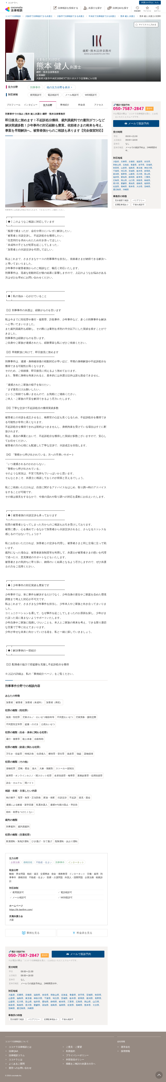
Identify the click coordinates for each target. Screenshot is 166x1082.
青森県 (73, 995)
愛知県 (45, 1001)
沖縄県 (30, 1008)
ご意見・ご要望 (74, 1047)
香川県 (28, 1005)
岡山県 (87, 1001)
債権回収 (27, 862)
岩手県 (81, 995)
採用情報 (125, 1051)
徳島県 (54, 1005)
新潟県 (89, 998)
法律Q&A (13, 1051)
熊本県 (87, 1005)
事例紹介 (64, 104)
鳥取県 (11, 1005)
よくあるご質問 (17, 1063)
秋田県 (98, 995)
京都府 (28, 995)
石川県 (20, 1001)
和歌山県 (55, 995)
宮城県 (89, 995)
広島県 (79, 1001)
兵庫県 (20, 995)
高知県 (45, 1005)
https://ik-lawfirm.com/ (21, 909)
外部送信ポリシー (75, 1059)
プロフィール (13, 104)
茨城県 (64, 998)
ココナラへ (13, 3)
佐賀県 (70, 1005)
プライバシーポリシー (77, 1055)
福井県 (37, 1001)
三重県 (70, 1001)
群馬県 (81, 998)
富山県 (28, 1001)
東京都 (28, 998)
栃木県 (73, 998)
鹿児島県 (21, 1008)
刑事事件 (35, 87)
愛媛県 (37, 1005)
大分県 (96, 1005)
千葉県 (47, 998)
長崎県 (79, 1005)
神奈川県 (38, 998)
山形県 (11, 998)
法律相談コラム (17, 1055)
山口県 (96, 1001)
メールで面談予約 (80, 954)
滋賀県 (37, 995)
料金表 (81, 104)
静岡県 (54, 1001)
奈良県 (45, 995)
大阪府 (11, 995)
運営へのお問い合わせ (20, 1068)
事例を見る (33, 932)
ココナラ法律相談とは (20, 1047)
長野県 (98, 998)
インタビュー (30, 104)
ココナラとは (15, 1059)
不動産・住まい (44, 862)
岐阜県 (62, 1001)
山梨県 (11, 1001)
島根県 (20, 1005)
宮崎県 (11, 1008)
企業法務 (15, 862)
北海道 (64, 995)
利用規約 (70, 1051)
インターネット (76, 862)
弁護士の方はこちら (150, 2)
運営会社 (125, 1047)
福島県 (20, 998)
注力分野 (47, 105)
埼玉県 (56, 998)
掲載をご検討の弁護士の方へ (80, 1063)
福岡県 (62, 1005)
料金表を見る (82, 933)
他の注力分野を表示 (58, 87)
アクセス (98, 104)
